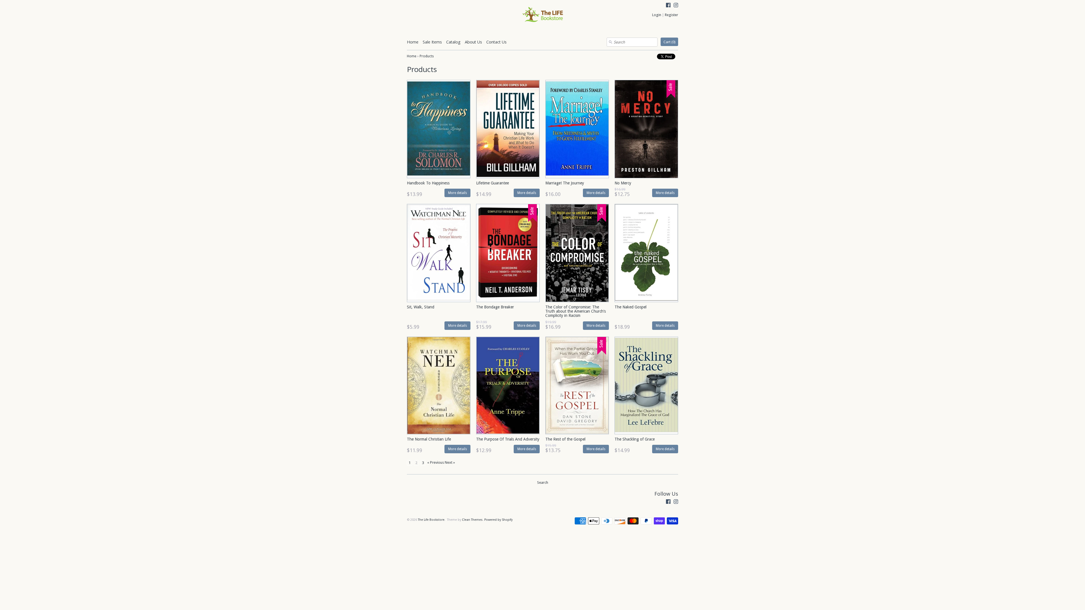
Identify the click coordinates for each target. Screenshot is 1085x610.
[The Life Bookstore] (542, 15)
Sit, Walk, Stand (420, 307)
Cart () (669, 41)
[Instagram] (676, 6)
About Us (473, 42)
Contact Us (496, 42)
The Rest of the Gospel (565, 439)
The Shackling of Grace (635, 439)
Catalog (453, 42)
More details (457, 193)
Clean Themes (472, 520)
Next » (450, 462)
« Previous (435, 462)
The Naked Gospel (630, 307)
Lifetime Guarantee (492, 183)
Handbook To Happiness (428, 183)
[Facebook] (668, 6)
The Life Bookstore (431, 520)
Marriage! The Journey (564, 183)
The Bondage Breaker (495, 307)
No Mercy (623, 183)
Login (656, 15)
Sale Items (432, 42)
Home (412, 42)
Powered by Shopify (498, 520)
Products (427, 56)
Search (542, 482)
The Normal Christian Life (429, 439)
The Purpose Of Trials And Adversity (507, 439)
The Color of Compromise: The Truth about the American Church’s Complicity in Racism (575, 311)
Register (671, 15)
